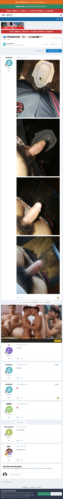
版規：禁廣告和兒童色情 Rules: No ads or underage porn (30, 2)
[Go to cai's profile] (9, 350)
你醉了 (9, 446)
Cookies (39, 487)
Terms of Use (20, 492)
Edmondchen (8, 427)
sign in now (36, 468)
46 (9, 460)
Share (46, 44)
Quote (21, 297)
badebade (11, 43)
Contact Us (32, 487)
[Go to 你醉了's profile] (9, 452)
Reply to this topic (54, 50)
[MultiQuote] (18, 298)
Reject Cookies (56, 493)
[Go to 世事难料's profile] (9, 409)
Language (25, 487)
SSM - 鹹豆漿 (6, 15)
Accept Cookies (44, 493)
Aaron (20, 302)
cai (9, 345)
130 (10, 71)
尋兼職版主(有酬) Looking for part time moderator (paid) (30, 6)
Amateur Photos (21, 45)
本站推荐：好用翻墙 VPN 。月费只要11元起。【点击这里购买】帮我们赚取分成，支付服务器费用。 (30, 10)
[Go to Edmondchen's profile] (9, 432)
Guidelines (3, 494)
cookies (28, 494)
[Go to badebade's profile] (4, 44)
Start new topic (39, 50)
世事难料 (9, 404)
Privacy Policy (27, 492)
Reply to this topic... (16, 474)
